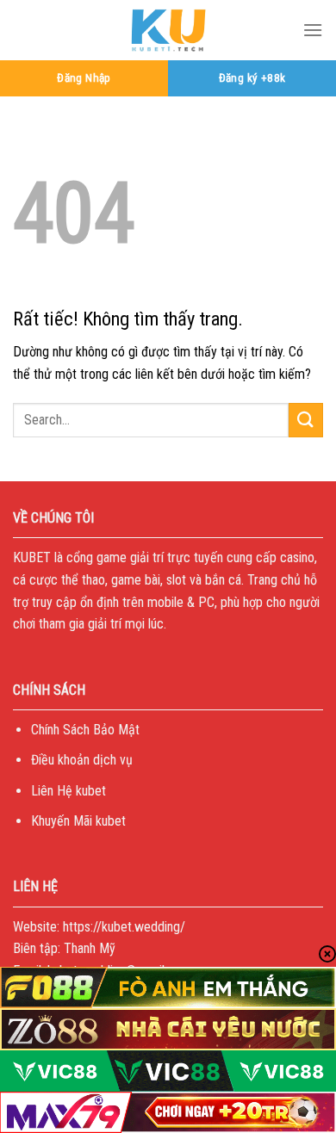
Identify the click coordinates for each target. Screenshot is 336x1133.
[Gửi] (306, 419)
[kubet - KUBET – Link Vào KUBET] (168, 30)
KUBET (32, 557)
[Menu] (312, 30)
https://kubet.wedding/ (124, 927)
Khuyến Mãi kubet (78, 821)
